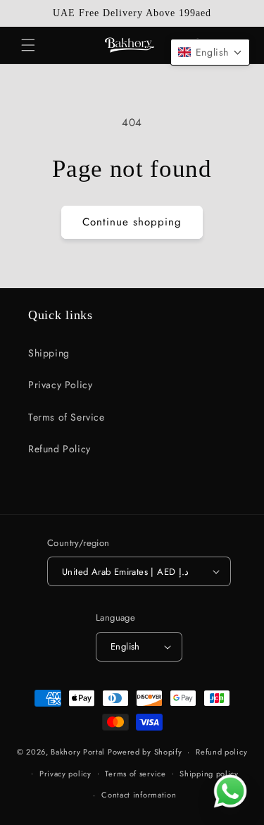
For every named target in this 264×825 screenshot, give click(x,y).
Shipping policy (209, 773)
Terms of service (135, 773)
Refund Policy (59, 449)
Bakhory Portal (78, 751)
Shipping (49, 353)
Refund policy (221, 751)
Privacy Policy (60, 385)
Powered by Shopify (145, 751)
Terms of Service (66, 417)
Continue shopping (132, 222)
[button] (28, 45)
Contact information (138, 794)
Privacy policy (65, 773)
